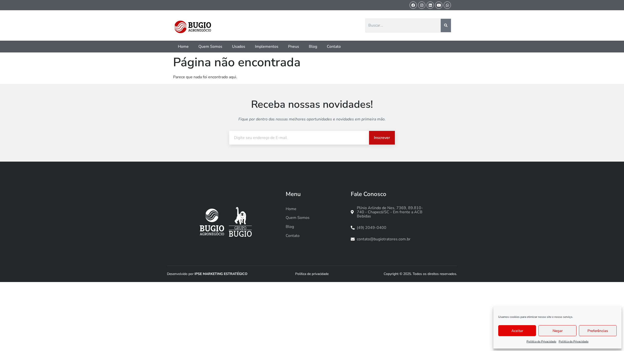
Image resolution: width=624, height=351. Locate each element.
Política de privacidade (312, 274)
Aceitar (517, 330)
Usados (238, 46)
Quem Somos (210, 46)
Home (183, 46)
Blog (313, 46)
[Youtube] (438, 5)
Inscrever (382, 137)
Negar (558, 330)
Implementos (266, 46)
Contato (334, 46)
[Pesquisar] (446, 25)
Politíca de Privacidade (541, 341)
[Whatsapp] (447, 5)
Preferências (597, 330)
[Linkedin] (430, 5)
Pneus (293, 46)
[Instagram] (421, 5)
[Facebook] (413, 5)
